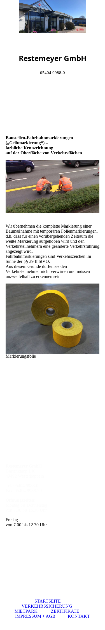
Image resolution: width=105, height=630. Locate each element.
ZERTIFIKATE (65, 611)
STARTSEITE (47, 601)
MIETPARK (26, 611)
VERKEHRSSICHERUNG (47, 606)
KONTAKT (79, 616)
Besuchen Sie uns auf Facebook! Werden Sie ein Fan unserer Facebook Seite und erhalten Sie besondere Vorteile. (52, 401)
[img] (52, 21)
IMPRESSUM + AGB (35, 616)
